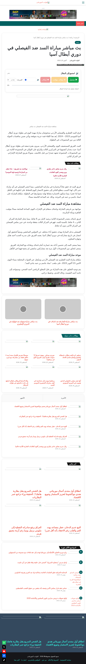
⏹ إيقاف (45, 79)
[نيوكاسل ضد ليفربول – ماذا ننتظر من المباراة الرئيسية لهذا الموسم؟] (35, 171)
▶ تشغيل (73, 79)
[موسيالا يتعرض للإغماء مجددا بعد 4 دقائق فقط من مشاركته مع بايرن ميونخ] (16, 346)
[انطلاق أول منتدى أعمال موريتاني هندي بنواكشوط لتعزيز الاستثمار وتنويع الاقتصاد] (75, 409)
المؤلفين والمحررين (34, 660)
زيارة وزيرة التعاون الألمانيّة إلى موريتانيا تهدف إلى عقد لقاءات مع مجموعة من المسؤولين (38, 552)
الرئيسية (77, 37)
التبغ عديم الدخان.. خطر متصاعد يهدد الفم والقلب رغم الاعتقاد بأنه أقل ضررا (42, 426)
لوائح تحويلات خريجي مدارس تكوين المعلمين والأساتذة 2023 (47, 598)
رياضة (71, 37)
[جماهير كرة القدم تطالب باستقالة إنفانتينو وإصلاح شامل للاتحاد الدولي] (69, 346)
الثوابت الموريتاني (75, 60)
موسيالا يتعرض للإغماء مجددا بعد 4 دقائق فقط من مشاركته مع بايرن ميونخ (16, 357)
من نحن (44, 660)
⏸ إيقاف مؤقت (59, 79)
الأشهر (22, 398)
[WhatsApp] (4, 642)
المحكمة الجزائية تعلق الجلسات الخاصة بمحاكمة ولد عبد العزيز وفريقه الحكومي (41, 572)
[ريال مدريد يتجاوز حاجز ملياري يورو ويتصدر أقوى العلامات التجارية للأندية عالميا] (74, 171)
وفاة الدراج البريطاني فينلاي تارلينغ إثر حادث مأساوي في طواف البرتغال (17, 383)
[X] (4, 647)
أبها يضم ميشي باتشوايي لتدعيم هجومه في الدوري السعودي (70, 382)
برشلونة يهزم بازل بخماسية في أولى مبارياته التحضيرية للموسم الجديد (44, 383)
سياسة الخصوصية (65, 660)
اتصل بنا (23, 660)
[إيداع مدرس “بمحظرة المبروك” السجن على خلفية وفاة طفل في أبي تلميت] (75, 565)
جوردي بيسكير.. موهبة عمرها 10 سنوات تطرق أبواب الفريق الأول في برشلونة (44, 357)
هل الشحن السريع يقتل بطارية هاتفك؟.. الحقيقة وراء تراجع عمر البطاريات (43, 416)
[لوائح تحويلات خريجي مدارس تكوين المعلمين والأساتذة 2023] (75, 602)
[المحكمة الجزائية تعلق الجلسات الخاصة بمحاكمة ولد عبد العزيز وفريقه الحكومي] (75, 578)
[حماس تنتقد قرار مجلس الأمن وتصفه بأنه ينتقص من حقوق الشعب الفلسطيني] (75, 591)
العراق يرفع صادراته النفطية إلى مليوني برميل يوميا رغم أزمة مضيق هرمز (42, 436)
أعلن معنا (17, 660)
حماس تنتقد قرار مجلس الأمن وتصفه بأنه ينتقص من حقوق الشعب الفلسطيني (41, 588)
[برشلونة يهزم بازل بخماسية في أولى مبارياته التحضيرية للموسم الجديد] (42, 372)
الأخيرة (63, 398)
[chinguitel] (43, 14)
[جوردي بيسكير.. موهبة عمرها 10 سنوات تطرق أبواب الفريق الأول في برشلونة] (42, 346)
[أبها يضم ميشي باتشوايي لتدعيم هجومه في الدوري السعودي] (69, 372)
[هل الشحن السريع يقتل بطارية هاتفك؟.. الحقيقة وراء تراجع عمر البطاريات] (75, 419)
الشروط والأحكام (53, 660)
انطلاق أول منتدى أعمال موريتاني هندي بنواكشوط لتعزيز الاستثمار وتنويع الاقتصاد (40, 406)
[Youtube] (4, 651)
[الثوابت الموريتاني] (43, 2)
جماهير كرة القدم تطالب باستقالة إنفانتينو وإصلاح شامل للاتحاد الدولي (70, 357)
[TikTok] (4, 660)
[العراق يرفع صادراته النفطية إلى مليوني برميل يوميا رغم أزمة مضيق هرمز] (75, 439)
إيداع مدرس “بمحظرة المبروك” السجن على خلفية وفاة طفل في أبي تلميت (42, 562)
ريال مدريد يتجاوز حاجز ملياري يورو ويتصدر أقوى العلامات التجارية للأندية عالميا (57, 172)
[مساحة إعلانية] (43, 29)
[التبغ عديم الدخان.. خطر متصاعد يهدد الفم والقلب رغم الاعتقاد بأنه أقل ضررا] (75, 429)
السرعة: (19, 80)
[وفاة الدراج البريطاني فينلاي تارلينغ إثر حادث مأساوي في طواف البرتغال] (16, 372)
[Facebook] (4, 655)
